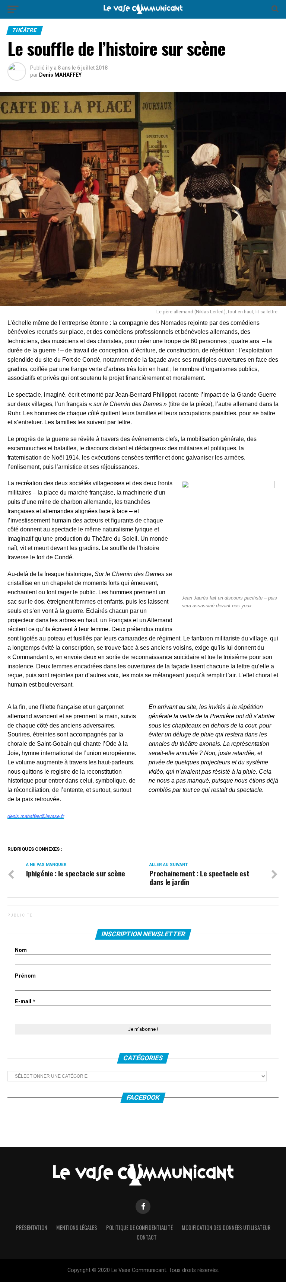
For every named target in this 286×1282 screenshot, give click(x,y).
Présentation (31, 1227)
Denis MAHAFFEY (60, 75)
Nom (21, 950)
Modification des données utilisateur (226, 1227)
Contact (147, 1237)
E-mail (25, 1001)
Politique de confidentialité (139, 1227)
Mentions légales (76, 1227)
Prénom (25, 976)
